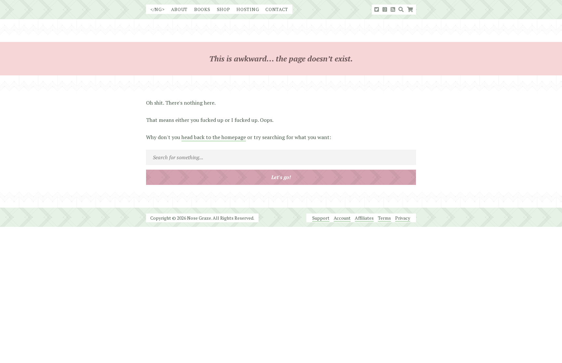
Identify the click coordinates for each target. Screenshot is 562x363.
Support (320, 218)
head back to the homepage (213, 137)
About (179, 9)
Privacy (402, 218)
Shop (223, 9)
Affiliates (364, 218)
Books (202, 9)
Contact (276, 9)
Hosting (247, 9)
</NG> (157, 9)
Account (342, 218)
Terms (384, 218)
